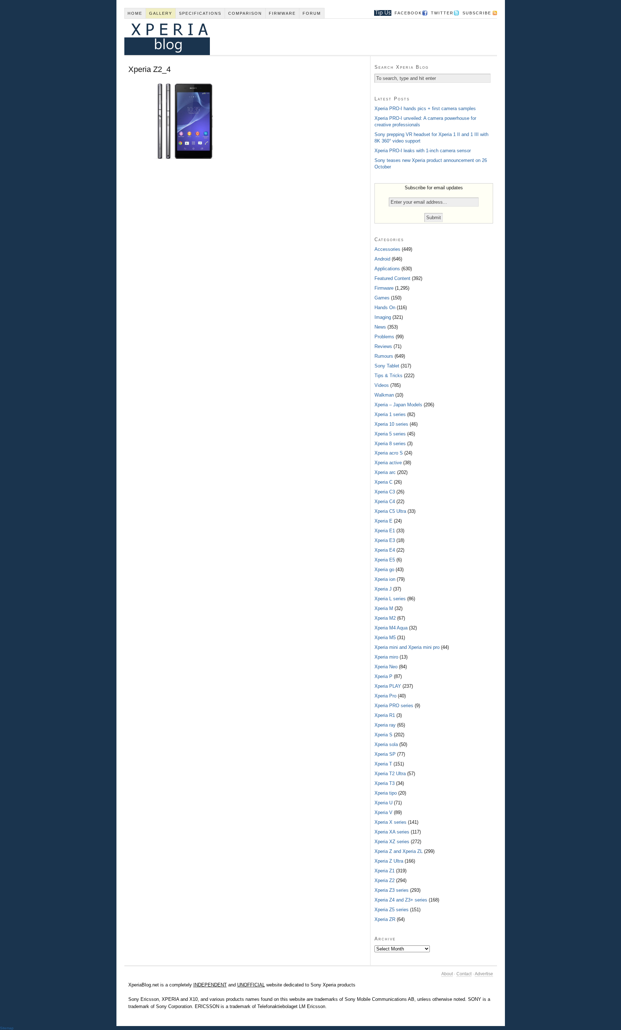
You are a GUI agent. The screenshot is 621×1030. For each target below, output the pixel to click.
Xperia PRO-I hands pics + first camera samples (425, 108)
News (380, 327)
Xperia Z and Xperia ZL (398, 851)
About (447, 973)
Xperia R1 (384, 715)
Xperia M (383, 608)
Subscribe (477, 13)
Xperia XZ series (391, 841)
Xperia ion (384, 579)
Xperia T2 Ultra (390, 773)
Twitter (442, 13)
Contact (464, 973)
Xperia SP (385, 754)
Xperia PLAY (387, 686)
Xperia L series (390, 598)
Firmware (282, 13)
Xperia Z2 (384, 880)
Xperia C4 (384, 501)
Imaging (382, 317)
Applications (387, 268)
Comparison (245, 13)
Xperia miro (386, 657)
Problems (384, 336)
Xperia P (383, 676)
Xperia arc (385, 472)
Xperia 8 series (390, 443)
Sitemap (7, 1028)
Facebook (408, 13)
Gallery (160, 13)
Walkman (384, 395)
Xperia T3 (384, 783)
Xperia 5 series (390, 434)
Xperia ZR (384, 919)
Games (382, 298)
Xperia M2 (385, 618)
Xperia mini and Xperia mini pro (407, 647)
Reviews (383, 346)
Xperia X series (390, 822)
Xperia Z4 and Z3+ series (400, 900)
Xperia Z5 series (391, 909)
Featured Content (392, 278)
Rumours (383, 356)
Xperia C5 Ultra (390, 511)
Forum (312, 13)
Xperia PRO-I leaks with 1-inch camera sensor (422, 150)
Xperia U (383, 802)
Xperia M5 (385, 637)
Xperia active (388, 462)
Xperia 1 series (390, 414)
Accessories (387, 249)
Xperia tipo (385, 793)
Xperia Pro (385, 696)
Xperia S (383, 734)
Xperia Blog (300, 37)
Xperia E (383, 521)
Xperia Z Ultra (388, 861)
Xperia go (384, 569)
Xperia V (383, 812)
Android (382, 259)
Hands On (384, 307)
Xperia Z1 (384, 870)
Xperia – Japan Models (398, 404)
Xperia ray (385, 725)
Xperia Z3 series (391, 890)
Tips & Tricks (388, 375)
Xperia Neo (385, 666)
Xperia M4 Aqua (391, 628)
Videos (381, 385)
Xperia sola (386, 744)
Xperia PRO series (393, 705)
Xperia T (383, 764)
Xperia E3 (384, 540)
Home (135, 13)
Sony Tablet (386, 366)
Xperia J (383, 589)
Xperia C (383, 482)
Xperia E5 (384, 560)
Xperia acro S (388, 453)
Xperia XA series (391, 832)
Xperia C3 (384, 491)
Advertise (484, 973)
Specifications (200, 13)
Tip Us (380, 13)
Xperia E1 (384, 530)
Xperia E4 (384, 550)
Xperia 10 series (391, 424)
